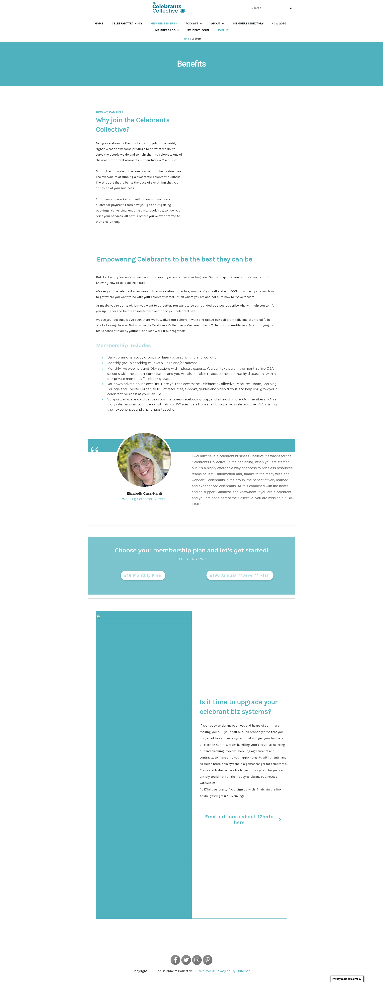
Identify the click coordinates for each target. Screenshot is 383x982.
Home (185, 38)
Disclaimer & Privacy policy (215, 971)
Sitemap (244, 971)
